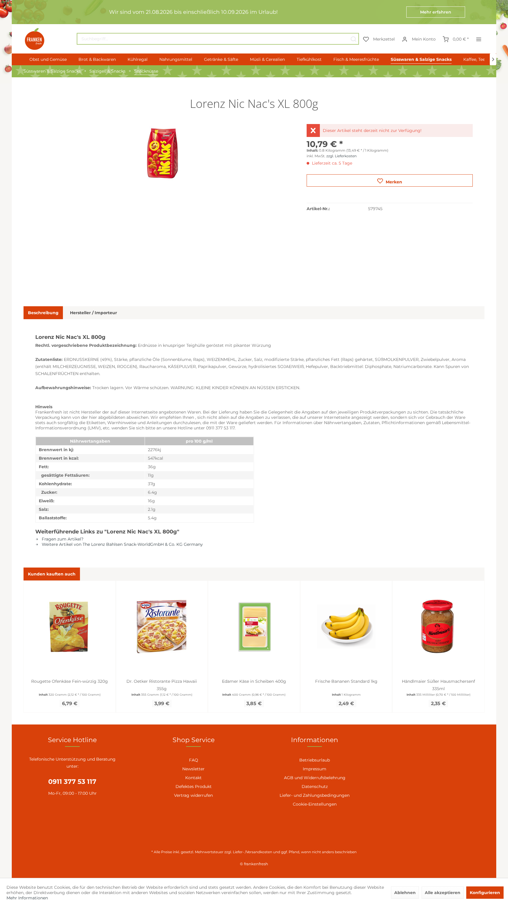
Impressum (314, 769)
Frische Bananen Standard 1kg (346, 681)
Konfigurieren (485, 892)
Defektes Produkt (194, 786)
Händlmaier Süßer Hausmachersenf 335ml (438, 685)
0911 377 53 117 (72, 782)
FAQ (193, 760)
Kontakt (193, 777)
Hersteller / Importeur (93, 312)
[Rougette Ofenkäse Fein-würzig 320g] (70, 626)
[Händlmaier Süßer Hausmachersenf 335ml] (438, 626)
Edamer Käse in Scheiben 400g (254, 681)
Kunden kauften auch (52, 574)
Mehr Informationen (27, 898)
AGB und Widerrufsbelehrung (314, 777)
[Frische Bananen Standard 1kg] (346, 626)
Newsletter (193, 769)
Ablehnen (405, 892)
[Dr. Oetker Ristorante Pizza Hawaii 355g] (162, 626)
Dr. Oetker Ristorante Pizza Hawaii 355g (161, 685)
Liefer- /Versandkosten (252, 852)
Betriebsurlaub (314, 760)
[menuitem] (218, 39)
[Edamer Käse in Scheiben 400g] (254, 626)
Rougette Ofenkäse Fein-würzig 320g (69, 681)
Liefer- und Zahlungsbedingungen (315, 795)
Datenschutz (315, 786)
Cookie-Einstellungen (315, 804)
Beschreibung (43, 312)
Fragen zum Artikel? (62, 539)
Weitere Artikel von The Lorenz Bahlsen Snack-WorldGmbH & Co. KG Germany (122, 544)
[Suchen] (353, 39)
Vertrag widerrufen (193, 795)
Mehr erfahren (435, 12)
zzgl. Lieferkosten (341, 156)
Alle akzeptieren (442, 892)
